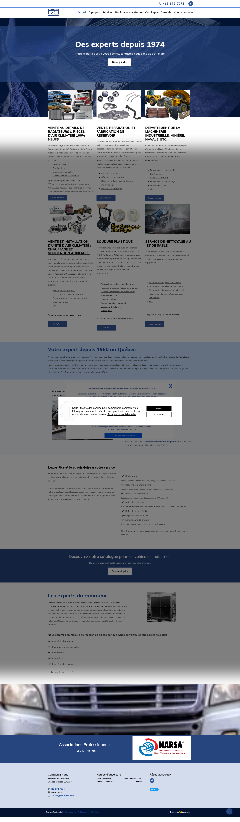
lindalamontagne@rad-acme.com (122, 429)
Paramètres (159, 414)
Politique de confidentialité (122, 414)
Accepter (159, 408)
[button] (170, 386)
